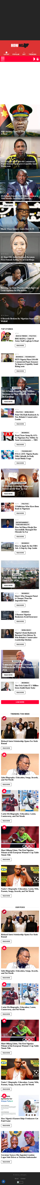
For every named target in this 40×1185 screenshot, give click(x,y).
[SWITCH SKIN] (34, 59)
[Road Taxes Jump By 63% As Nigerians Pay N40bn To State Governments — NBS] (7, 436)
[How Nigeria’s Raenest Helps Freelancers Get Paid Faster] (20, 1105)
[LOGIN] (37, 59)
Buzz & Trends (21, 336)
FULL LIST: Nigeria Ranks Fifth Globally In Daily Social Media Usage (26, 456)
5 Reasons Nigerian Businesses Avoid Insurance (26, 615)
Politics (32, 336)
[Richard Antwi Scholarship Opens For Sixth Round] (20, 728)
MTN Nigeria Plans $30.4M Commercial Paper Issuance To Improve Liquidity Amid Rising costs (26, 362)
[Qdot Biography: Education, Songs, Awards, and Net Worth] (20, 764)
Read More (20, 345)
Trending (32, 54)
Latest (6, 54)
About (16, 1178)
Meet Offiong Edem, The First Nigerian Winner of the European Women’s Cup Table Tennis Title (20, 852)
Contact (23, 1178)
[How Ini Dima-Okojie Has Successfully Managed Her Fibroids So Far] (7, 523)
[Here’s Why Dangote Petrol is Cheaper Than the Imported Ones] (7, 596)
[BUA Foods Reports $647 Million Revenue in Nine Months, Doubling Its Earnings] (20, 185)
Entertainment (19, 483)
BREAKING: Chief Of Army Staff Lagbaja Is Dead (27, 339)
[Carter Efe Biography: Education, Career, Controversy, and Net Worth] (20, 800)
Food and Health (22, 524)
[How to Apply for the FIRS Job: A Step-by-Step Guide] (7, 546)
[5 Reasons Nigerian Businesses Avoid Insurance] (7, 615)
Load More (20, 702)
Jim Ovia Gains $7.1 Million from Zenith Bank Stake (26, 686)
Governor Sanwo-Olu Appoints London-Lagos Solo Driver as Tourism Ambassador (19, 1156)
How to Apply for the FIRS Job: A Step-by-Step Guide (26, 547)
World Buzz (29, 412)
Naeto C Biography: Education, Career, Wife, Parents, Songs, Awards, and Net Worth (20, 890)
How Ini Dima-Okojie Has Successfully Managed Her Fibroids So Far (26, 529)
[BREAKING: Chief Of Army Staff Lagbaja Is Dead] (20, 120)
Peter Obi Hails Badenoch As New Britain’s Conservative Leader (27, 417)
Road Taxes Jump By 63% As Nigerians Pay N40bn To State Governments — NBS (26, 437)
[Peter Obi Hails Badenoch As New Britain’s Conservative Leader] (7, 412)
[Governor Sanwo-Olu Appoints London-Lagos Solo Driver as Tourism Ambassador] (20, 1141)
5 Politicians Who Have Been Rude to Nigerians (27, 507)
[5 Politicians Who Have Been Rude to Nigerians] (7, 507)
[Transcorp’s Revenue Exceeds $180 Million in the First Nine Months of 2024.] (20, 664)
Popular (15, 54)
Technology (30, 357)
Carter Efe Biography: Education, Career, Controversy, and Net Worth (18, 815)
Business (19, 357)
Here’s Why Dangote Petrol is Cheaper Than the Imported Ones (26, 598)
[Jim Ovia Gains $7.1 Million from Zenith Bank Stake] (7, 686)
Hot (24, 54)
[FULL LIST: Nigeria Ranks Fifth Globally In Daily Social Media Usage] (7, 454)
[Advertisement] (20, 20)
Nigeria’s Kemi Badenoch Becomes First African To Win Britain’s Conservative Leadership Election (26, 636)
